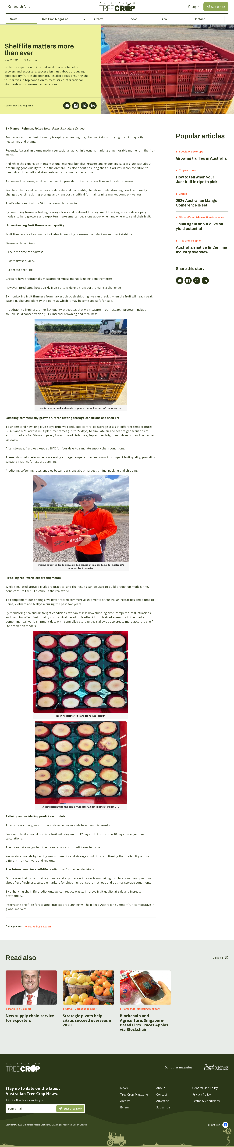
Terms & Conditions (206, 1101)
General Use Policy (205, 1088)
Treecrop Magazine (23, 105)
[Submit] (9, 6)
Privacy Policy (201, 1094)
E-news (133, 19)
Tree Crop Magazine (134, 1094)
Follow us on (213, 1124)
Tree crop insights (190, 240)
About (166, 19)
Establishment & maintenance (206, 217)
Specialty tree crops (191, 151)
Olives (182, 217)
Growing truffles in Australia (201, 158)
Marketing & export (39, 926)
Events (183, 193)
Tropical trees (187, 170)
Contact (199, 19)
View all (218, 958)
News (13, 19)
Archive (98, 19)
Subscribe (163, 1107)
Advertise (162, 1101)
